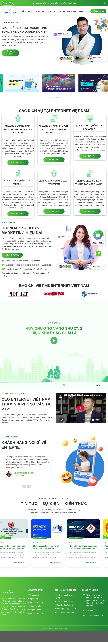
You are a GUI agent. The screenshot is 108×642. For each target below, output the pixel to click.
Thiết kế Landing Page (64, 601)
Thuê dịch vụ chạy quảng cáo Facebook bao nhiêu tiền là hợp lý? (82, 548)
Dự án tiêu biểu (35, 606)
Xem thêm (89, 563)
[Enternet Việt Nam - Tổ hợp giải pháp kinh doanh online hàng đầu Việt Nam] (10, 11)
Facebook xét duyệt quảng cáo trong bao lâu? (46, 547)
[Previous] (24, 486)
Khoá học (40, 11)
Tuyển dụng (33, 599)
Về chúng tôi (27, 11)
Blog (81, 11)
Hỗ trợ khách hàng (67, 11)
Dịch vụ (51, 11)
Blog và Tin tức (35, 610)
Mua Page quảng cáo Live (66, 609)
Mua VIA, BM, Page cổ (64, 605)
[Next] (29, 486)
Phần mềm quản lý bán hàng (67, 612)
